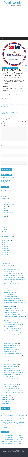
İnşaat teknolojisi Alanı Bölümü (11, 330)
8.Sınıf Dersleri (5, 254)
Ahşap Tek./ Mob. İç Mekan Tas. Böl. (12, 273)
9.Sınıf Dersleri (5, 257)
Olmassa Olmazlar (5, 395)
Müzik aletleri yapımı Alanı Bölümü (11, 357)
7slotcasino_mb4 (6, 427)
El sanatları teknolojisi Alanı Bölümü (12, 298)
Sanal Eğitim (3, 182)
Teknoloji (4, 234)
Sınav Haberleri (5, 231)
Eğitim (2, 196)
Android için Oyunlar (7, 397)
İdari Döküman (5, 263)
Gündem (4, 229)
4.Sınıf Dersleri (5, 246)
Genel (2, 223)
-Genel (5, 267)
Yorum (3, 126)
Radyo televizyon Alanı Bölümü (11, 366)
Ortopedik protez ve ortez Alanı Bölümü (13, 360)
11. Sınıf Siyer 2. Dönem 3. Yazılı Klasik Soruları (11, 435)
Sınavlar (4, 215)
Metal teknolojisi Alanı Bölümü (10, 347)
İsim (2, 145)
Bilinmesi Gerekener (5, 190)
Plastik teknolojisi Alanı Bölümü (11, 364)
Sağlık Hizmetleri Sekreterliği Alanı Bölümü (13, 372)
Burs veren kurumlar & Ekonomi (9, 192)
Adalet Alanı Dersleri (8, 271)
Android (5, 202)
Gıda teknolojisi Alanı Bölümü (10, 312)
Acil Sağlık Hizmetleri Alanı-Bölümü (12, 269)
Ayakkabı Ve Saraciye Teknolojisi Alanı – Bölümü (14, 279)
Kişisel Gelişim (5, 194)
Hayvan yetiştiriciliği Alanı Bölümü (11, 328)
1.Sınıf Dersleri (5, 238)
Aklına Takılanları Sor (5, 181)
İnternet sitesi (4, 160)
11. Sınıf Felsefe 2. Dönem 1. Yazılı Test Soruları (11, 439)
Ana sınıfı (4, 259)
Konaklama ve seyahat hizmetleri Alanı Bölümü (14, 337)
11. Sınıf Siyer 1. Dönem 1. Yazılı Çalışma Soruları (12, 437)
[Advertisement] (14, 22)
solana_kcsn (9, 420)
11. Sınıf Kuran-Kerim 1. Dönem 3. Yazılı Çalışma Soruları (14, 426)
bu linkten (11, 95)
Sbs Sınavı (6, 219)
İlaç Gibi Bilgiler (5, 401)
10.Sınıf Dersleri (5, 240)
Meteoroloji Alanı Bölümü (9, 351)
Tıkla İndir (21, 85)
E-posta (2, 153)
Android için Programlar (7, 399)
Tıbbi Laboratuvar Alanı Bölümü (11, 384)
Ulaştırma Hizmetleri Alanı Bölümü (11, 388)
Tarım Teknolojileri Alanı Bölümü (11, 376)
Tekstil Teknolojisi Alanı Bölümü (11, 378)
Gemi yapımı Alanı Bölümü (10, 308)
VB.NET (5, 210)
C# (4, 208)
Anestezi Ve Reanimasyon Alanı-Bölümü (13, 277)
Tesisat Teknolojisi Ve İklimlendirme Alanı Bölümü (15, 381)
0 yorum (21, 77)
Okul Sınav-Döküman (5, 236)
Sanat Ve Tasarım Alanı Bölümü (11, 374)
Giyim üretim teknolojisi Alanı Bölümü (12, 310)
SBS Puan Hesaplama (5, 180)
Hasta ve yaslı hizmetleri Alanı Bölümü (12, 324)
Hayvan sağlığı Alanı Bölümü (10, 326)
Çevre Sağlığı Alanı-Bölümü (10, 288)
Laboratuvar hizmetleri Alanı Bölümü (12, 341)
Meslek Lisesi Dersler (7, 265)
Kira (4, 413)
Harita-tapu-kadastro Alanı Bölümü (11, 322)
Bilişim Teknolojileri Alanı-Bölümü (11, 283)
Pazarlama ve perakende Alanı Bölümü (12, 362)
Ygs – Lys (6, 221)
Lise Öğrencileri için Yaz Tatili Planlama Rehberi (11, 441)
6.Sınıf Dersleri (5, 250)
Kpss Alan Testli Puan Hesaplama (8, 177)
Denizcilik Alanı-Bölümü (9, 292)
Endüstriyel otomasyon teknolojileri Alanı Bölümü (15, 302)
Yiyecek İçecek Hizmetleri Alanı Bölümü (12, 392)
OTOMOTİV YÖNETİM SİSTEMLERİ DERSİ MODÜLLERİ (13, 105)
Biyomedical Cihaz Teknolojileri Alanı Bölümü (14, 286)
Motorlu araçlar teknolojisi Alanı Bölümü (10, 67)
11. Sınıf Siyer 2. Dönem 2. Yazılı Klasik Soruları (11, 443)
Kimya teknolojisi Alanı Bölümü (11, 334)
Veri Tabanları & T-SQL (9, 212)
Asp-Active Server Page (9, 204)
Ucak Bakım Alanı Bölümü (9, 386)
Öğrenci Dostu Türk (14, 77)
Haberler (3, 225)
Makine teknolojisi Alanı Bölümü (11, 343)
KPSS (5, 216)
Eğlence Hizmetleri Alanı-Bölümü (11, 296)
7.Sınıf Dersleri (5, 252)
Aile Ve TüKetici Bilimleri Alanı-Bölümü (12, 275)
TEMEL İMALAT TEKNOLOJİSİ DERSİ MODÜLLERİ (10, 113)
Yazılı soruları (14, 2)
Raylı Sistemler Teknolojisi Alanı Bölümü (13, 370)
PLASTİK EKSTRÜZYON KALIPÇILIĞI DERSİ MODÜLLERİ (13, 415)
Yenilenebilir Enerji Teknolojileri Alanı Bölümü (14, 390)
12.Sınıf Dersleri (5, 244)
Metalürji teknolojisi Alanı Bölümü (11, 349)
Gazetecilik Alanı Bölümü (9, 306)
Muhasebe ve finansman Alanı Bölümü (12, 355)
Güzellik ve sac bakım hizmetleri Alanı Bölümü (14, 316)
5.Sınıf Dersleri (5, 248)
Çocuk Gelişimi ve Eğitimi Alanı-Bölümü (12, 290)
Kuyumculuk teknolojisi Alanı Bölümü (12, 339)
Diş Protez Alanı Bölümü (9, 294)
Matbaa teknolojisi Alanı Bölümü (11, 345)
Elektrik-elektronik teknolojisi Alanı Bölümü (13, 300)
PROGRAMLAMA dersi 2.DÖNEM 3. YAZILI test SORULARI (13, 411)
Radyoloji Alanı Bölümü (9, 368)
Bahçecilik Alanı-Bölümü (9, 281)
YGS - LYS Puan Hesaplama (7, 179)
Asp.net (5, 206)
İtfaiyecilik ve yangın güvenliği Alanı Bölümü (14, 332)
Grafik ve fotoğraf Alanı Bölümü (11, 314)
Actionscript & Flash (8, 200)
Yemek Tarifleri (5, 403)
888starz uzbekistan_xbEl (12, 423)
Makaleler (4, 198)
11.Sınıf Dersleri (5, 242)
